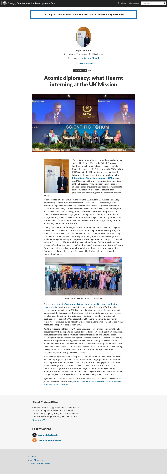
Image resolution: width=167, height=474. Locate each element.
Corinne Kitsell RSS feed (49, 440)
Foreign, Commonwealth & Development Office (31, 3)
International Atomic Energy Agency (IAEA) (93, 178)
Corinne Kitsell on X (48, 435)
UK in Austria (86, 64)
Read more (37, 420)
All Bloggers (133, 3)
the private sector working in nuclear (89, 381)
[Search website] (164, 3)
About (124, 3)
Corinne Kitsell (91, 58)
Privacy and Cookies (40, 464)
